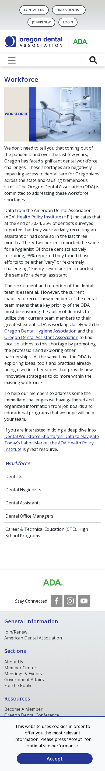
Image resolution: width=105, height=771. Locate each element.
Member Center (20, 668)
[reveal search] (93, 60)
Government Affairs (24, 679)
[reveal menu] (11, 60)
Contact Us (34, 10)
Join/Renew (41, 22)
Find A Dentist (69, 10)
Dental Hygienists (23, 490)
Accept (55, 758)
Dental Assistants (23, 503)
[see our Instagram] (70, 601)
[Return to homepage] (52, 41)
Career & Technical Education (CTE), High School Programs (46, 532)
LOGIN (68, 22)
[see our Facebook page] (56, 601)
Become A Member (23, 709)
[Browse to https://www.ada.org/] (52, 583)
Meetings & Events (23, 674)
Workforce (17, 463)
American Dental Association (33, 638)
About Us (13, 662)
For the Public (18, 685)
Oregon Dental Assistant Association (41, 337)
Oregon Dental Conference (31, 715)
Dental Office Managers (29, 516)
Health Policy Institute (39, 217)
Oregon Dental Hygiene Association (40, 331)
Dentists (13, 476)
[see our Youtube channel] (84, 601)
